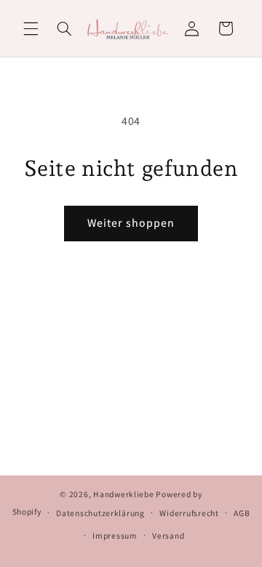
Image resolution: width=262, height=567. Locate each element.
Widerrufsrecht (188, 512)
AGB (242, 512)
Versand (168, 535)
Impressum (115, 535)
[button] (30, 28)
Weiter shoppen (131, 222)
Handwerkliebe (123, 493)
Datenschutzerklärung (100, 512)
